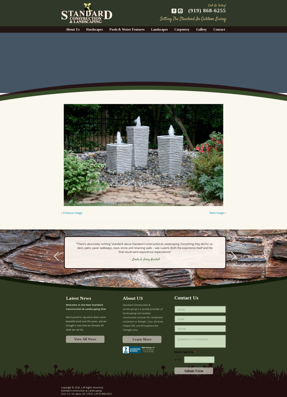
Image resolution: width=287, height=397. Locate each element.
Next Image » (218, 213)
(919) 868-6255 (207, 10)
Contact (219, 29)
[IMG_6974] (143, 153)
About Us (73, 29)
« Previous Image (71, 213)
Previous (56, 256)
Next (233, 256)
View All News (85, 339)
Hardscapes (94, 29)
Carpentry (182, 29)
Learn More (142, 339)
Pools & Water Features (126, 29)
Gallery (201, 29)
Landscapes (159, 29)
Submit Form (193, 371)
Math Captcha (184, 352)
